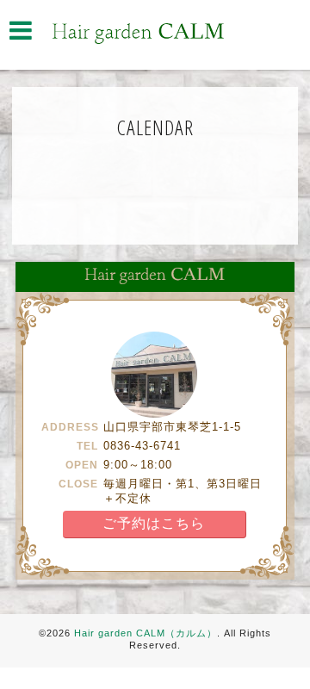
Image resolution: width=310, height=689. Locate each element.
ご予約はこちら (153, 523)
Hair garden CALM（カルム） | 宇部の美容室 (138, 33)
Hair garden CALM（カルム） (145, 633)
